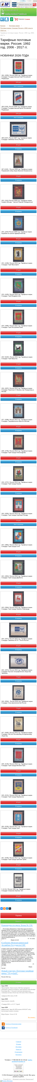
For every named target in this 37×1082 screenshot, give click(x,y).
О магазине (18, 1052)
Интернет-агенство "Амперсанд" (23, 1079)
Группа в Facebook (11, 1027)
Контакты (19, 1054)
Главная (18, 1041)
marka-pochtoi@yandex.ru (16, 14)
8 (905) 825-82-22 (11, 10)
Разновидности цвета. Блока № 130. (17, 925)
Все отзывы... (32, 1017)
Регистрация (7, 19)
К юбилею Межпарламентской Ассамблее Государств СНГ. (14, 943)
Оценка (18, 915)
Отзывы (18, 1044)
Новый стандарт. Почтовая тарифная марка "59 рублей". (17, 972)
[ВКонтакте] (1, 908)
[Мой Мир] (7, 908)
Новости (18, 1049)
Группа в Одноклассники (13, 1024)
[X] (10, 908)
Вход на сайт (2, 19)
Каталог (2, 26)
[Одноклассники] (4, 908)
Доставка (18, 1047)
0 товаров (27, 19)
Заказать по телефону (11, 19)
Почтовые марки (14, 26)
